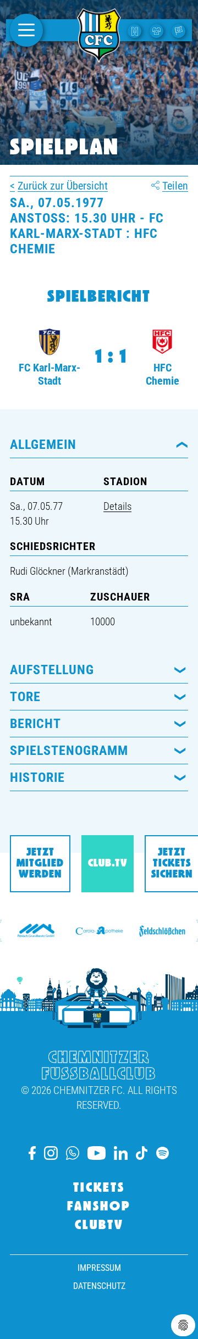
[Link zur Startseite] (99, 56)
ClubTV (99, 1225)
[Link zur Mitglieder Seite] (180, 30)
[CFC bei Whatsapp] (72, 1153)
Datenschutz (99, 1286)
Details (117, 506)
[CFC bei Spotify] (162, 1153)
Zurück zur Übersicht (63, 185)
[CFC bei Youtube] (96, 1153)
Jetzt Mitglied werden (40, 863)
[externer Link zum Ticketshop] (136, 30)
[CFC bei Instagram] (51, 1153)
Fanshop (99, 1207)
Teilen (175, 185)
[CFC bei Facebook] (32, 1153)
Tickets (99, 1188)
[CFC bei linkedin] (121, 1153)
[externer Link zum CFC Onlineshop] (158, 30)
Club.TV (107, 863)
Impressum (99, 1268)
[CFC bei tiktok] (142, 1153)
